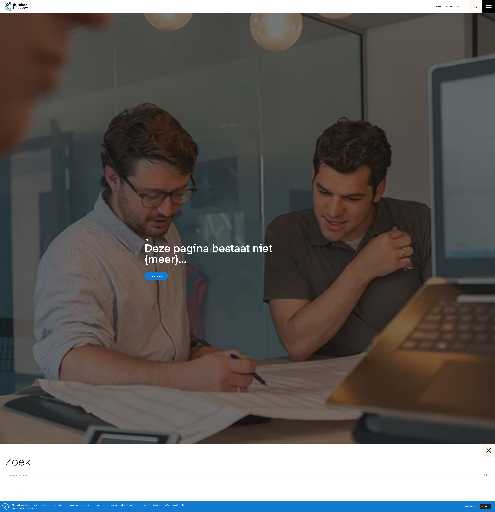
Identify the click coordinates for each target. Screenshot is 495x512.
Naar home (156, 275)
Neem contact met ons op (447, 6)
